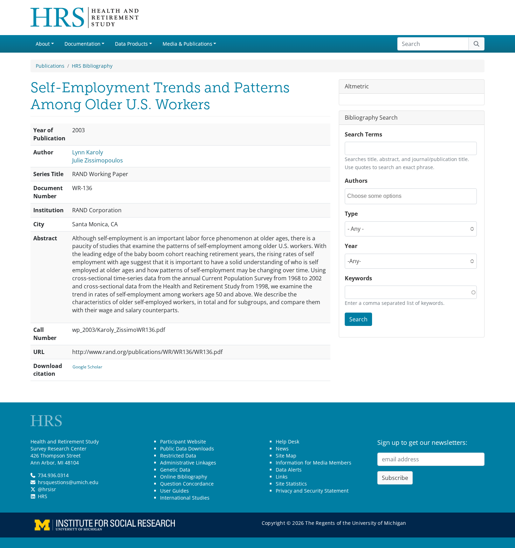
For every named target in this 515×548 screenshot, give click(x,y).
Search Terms (363, 134)
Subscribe (395, 478)
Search (358, 319)
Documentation (82, 43)
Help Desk (287, 441)
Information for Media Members (313, 462)
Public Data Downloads (187, 448)
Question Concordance (187, 483)
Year (351, 246)
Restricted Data (178, 455)
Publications (50, 65)
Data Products (131, 43)
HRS (42, 496)
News (282, 448)
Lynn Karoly (87, 152)
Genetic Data (175, 469)
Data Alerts (289, 469)
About (43, 43)
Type (351, 214)
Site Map (286, 455)
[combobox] (378, 196)
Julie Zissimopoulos (97, 160)
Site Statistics (291, 483)
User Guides (174, 490)
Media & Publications (187, 43)
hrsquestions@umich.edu (68, 482)
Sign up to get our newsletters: (422, 442)
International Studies (185, 497)
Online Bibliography (183, 476)
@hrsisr (47, 489)
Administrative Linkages (188, 462)
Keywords (358, 278)
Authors (356, 181)
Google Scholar (87, 367)
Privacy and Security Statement (312, 490)
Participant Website (183, 441)
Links (282, 476)
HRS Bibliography (92, 65)
